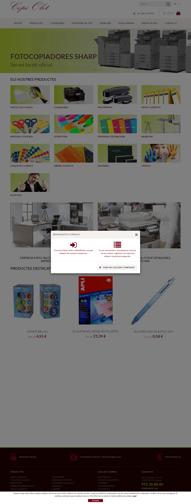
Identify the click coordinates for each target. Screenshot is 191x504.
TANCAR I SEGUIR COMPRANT (119, 267)
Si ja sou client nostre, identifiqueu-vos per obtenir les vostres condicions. (73, 251)
